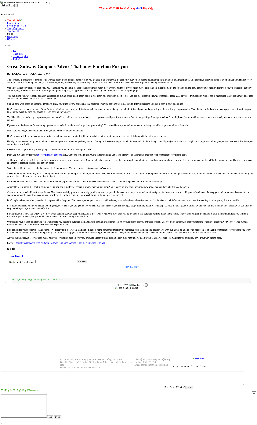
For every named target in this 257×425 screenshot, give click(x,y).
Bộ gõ (10, 33)
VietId (139, 8)
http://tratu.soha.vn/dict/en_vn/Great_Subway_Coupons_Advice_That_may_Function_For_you (60, 243)
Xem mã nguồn (20, 56)
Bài (14, 51)
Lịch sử (16, 59)
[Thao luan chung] (138, 285)
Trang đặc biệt (14, 31)
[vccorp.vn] (198, 358)
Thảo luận (18, 54)
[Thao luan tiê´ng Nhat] (126, 288)
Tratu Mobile (13, 20)
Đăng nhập (12, 36)
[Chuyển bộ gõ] (2, 2)
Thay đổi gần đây (15, 28)
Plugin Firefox (14, 23)
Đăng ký (11, 39)
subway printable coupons (49, 154)
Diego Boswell (16, 256)
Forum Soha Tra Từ (16, 25)
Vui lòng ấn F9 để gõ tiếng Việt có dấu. (19, 390)
